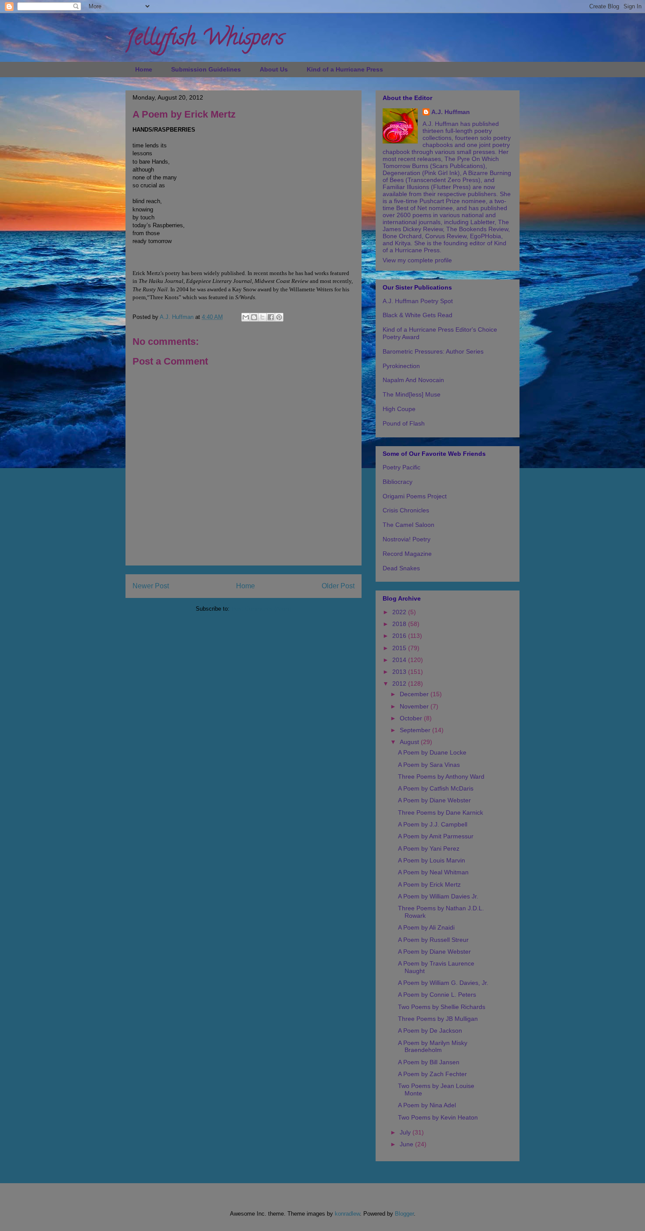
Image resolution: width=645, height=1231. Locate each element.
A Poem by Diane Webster (434, 800)
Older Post (338, 586)
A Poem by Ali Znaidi (426, 927)
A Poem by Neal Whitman (433, 872)
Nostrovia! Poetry (406, 539)
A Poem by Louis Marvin (431, 860)
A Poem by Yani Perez (428, 848)
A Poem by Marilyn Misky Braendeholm (432, 1046)
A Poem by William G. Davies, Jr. (443, 982)
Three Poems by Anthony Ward (441, 776)
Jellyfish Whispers (204, 40)
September (416, 730)
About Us (274, 69)
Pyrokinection (401, 365)
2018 (400, 623)
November (415, 706)
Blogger (404, 1213)
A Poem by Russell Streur (433, 939)
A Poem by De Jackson (430, 1030)
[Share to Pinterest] (279, 317)
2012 (400, 683)
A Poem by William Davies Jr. (438, 896)
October (412, 718)
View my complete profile (417, 260)
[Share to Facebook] (270, 317)
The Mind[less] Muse (412, 394)
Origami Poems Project (415, 496)
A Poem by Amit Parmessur (435, 836)
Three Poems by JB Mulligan (438, 1018)
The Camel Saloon (408, 524)
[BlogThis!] (254, 317)
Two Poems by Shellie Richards (441, 1006)
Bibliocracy (397, 481)
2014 (400, 659)
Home (143, 69)
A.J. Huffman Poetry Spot (418, 300)
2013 (400, 671)
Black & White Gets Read (417, 314)
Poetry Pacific (401, 467)
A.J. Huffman (450, 111)
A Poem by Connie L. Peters (437, 994)
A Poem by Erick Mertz (429, 884)
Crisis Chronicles (406, 510)
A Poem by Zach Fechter (432, 1073)
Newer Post (151, 586)
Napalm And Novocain (413, 379)
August (410, 741)
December (415, 694)
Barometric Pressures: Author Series (433, 351)
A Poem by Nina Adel (427, 1105)
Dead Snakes (401, 568)
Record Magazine (407, 553)
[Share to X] (262, 317)
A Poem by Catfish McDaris (435, 788)
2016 (400, 635)
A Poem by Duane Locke (432, 752)
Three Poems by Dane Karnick (440, 812)
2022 (400, 612)
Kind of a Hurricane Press (345, 69)
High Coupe (399, 408)
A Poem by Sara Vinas (429, 764)
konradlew (347, 1213)
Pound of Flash (404, 423)
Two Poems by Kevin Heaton (438, 1117)
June (407, 1144)
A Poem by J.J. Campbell (432, 824)
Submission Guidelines (206, 69)
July (406, 1132)
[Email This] (245, 317)
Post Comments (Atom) (261, 608)
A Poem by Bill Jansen (428, 1062)
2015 (400, 647)
